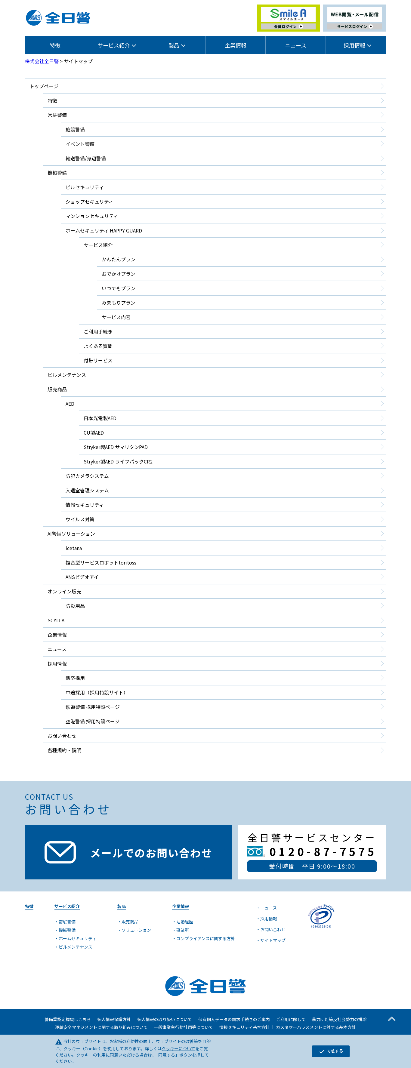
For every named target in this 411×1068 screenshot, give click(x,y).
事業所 (182, 930)
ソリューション (136, 930)
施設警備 (75, 129)
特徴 (55, 45)
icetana (74, 548)
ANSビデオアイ (82, 576)
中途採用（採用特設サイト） (97, 692)
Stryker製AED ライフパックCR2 (118, 461)
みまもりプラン (118, 302)
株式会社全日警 (42, 61)
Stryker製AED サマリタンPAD (116, 447)
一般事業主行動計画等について (183, 1027)
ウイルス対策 (80, 519)
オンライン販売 (64, 591)
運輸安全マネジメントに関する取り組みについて (101, 1027)
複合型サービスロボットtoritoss (101, 562)
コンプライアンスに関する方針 (205, 938)
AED (70, 403)
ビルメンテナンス (67, 374)
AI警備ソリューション (71, 533)
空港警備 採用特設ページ (93, 721)
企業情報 (235, 45)
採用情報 (268, 919)
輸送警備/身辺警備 (86, 158)
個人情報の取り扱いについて (164, 1019)
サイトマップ (273, 940)
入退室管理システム (87, 490)
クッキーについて (178, 1048)
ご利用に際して (291, 1019)
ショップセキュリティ (89, 201)
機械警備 (57, 172)
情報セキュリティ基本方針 (244, 1027)
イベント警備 (80, 143)
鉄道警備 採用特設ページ (93, 706)
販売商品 (57, 389)
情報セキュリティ (85, 504)
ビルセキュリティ (85, 187)
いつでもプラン (118, 288)
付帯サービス (98, 360)
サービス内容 (116, 317)
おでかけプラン (118, 273)
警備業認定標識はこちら (68, 1019)
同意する (330, 1051)
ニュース (295, 45)
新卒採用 (75, 678)
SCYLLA (56, 620)
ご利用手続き (98, 331)
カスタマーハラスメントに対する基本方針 (316, 1027)
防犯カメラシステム (87, 475)
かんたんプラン (118, 259)
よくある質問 (98, 345)
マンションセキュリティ (92, 216)
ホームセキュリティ (77, 938)
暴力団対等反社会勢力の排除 (339, 1019)
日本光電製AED (100, 418)
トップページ (43, 86)
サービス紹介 (98, 244)
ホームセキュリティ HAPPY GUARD (104, 230)
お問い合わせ (62, 735)
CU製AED (94, 432)
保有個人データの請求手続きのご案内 (234, 1019)
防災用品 (75, 605)
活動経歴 (184, 922)
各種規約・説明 (64, 750)
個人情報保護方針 (114, 1019)
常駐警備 (57, 114)
